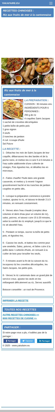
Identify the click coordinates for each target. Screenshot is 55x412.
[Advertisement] (27, 38)
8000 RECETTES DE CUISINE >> (20, 318)
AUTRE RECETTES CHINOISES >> (21, 315)
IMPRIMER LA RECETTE (15, 300)
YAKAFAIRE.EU (11, 3)
